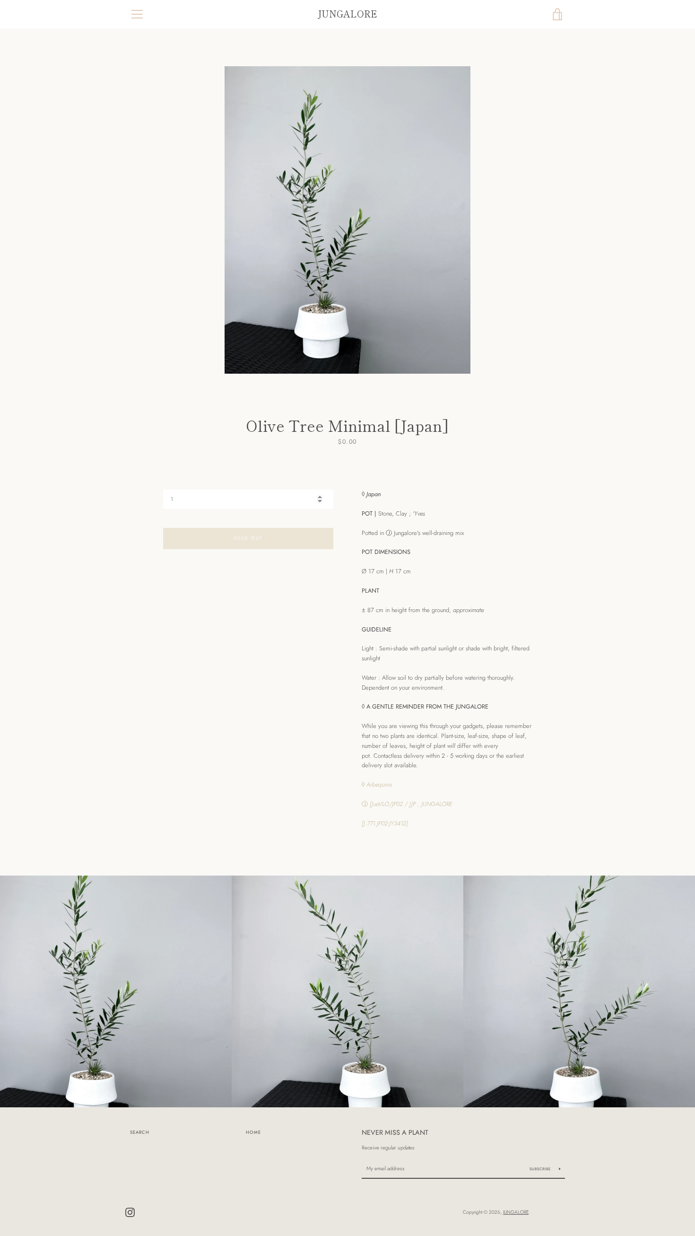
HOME (253, 1132)
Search (139, 1132)
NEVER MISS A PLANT (395, 1132)
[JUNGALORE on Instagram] (130, 1211)
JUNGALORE (347, 14)
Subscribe (541, 1169)
